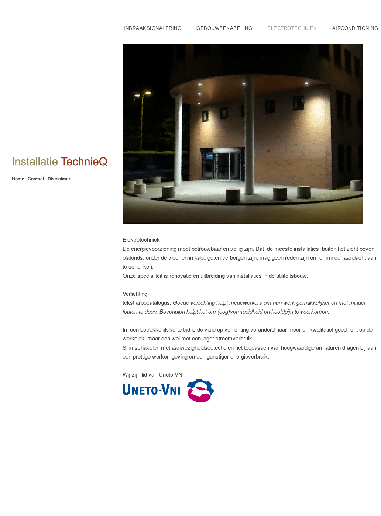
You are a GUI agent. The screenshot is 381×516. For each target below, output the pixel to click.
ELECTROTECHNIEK (292, 28)
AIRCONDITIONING (355, 28)
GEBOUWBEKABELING (224, 28)
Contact (36, 178)
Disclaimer (59, 178)
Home (18, 178)
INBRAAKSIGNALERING (152, 28)
